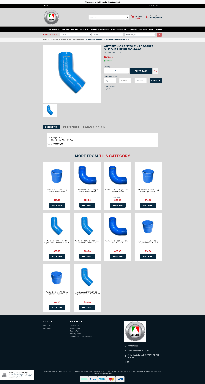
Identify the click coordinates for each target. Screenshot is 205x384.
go (159, 35)
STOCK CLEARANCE (118, 29)
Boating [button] (74, 29)
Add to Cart (141, 71)
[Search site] (127, 17)
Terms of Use (74, 325)
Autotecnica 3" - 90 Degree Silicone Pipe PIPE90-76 (117, 242)
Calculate (155, 81)
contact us (153, 6)
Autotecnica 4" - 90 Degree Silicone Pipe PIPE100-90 (117, 190)
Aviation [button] (65, 29)
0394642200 (156, 18)
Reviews (88, 127)
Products (133, 29)
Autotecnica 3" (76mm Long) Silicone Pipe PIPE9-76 (57, 190)
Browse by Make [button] (146, 29)
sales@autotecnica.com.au (138, 350)
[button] (155, 71)
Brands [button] (159, 29)
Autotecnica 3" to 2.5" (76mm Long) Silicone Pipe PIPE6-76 (148, 242)
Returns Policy (75, 331)
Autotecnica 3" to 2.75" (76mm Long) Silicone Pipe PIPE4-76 (57, 293)
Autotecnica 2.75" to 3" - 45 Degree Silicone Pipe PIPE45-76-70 (56, 242)
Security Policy (75, 333)
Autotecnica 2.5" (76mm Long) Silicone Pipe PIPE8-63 (148, 190)
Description (51, 127)
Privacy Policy (75, 328)
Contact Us (47, 328)
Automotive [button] (54, 29)
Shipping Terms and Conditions (81, 336)
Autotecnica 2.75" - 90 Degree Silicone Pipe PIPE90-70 (87, 190)
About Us (46, 325)
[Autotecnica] (51, 17)
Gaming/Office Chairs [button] (100, 29)
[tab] (51, 127)
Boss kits (84, 29)
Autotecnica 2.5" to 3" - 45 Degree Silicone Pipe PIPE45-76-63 (87, 242)
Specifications (71, 127)
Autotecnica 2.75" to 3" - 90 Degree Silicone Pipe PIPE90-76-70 (87, 293)
